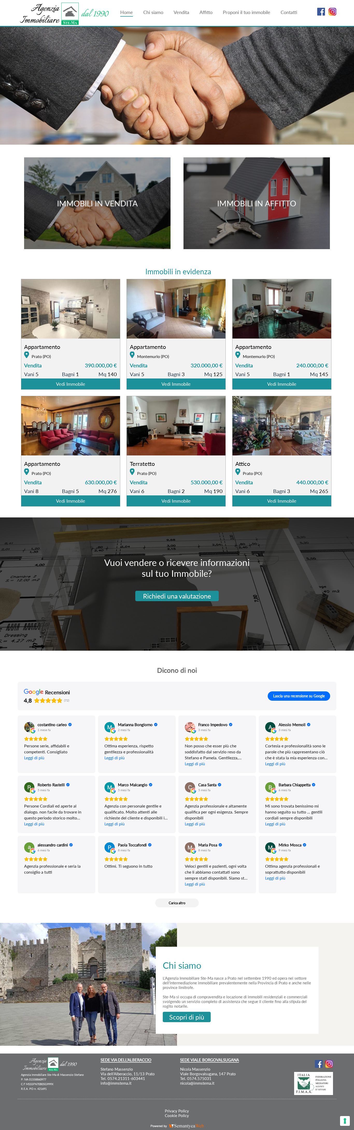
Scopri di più (186, 1017)
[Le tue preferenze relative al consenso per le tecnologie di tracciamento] (345, 1121)
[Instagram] (331, 14)
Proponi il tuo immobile (246, 12)
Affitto (206, 12)
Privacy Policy (177, 1110)
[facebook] (320, 14)
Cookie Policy (177, 1115)
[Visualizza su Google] (29, 727)
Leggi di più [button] (34, 757)
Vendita (181, 12)
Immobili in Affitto (256, 203)
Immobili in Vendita (97, 203)
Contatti (289, 12)
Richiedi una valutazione (177, 596)
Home (126, 12)
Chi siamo (153, 12)
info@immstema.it (116, 1083)
